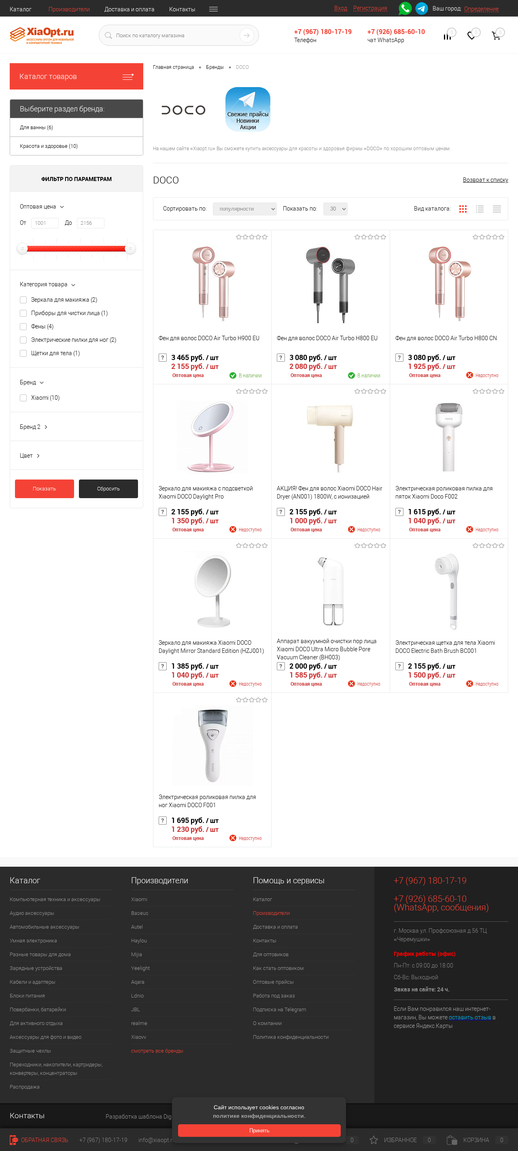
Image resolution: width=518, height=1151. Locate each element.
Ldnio (137, 996)
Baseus (140, 913)
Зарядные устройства (36, 968)
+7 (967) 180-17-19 (323, 31)
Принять (259, 1131)
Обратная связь (44, 1140)
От (23, 223)
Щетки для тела (55, 353)
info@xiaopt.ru (157, 1140)
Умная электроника (33, 941)
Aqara (137, 982)
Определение (481, 9)
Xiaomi (45, 397)
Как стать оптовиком (278, 968)
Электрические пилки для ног (74, 340)
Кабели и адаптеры (32, 982)
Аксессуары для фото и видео (45, 1037)
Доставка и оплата (129, 9)
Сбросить (108, 489)
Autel (137, 927)
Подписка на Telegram (279, 1009)
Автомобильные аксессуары (44, 927)
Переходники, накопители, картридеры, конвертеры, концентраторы (56, 1068)
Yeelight (140, 968)
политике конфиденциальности (258, 1116)
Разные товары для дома (40, 954)
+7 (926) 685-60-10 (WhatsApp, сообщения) (441, 903)
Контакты (182, 9)
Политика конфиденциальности (291, 1037)
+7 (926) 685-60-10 (396, 31)
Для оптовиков (271, 954)
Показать (44, 489)
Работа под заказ (274, 996)
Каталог (21, 9)
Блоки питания (27, 996)
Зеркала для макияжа (64, 299)
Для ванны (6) (36, 127)
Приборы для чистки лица (69, 313)
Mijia (136, 954)
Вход (340, 8)
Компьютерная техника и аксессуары (55, 899)
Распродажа (25, 1087)
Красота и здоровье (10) (49, 146)
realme (139, 1023)
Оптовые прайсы (273, 982)
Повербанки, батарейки (38, 1009)
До (68, 223)
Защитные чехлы (30, 1051)
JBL (135, 1009)
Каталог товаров (48, 76)
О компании (267, 1023)
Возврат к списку (485, 180)
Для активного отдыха (36, 1023)
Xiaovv (138, 1037)
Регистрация (370, 8)
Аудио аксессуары (32, 913)
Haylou (139, 941)
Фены (42, 326)
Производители (69, 9)
